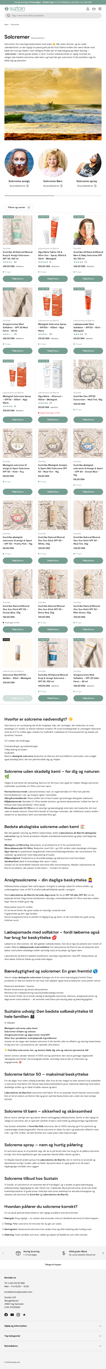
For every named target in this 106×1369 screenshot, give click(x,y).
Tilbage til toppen (53, 1264)
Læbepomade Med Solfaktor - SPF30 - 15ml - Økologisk (87, 327)
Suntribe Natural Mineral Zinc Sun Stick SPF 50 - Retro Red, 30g (51, 609)
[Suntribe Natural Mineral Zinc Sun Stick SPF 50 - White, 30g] (53, 515)
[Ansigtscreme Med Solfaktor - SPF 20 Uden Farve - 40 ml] (88, 653)
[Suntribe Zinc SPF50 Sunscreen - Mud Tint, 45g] (88, 374)
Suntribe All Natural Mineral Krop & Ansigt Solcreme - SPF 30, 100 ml (17, 255)
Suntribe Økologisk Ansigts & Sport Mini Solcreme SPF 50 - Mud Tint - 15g (52, 468)
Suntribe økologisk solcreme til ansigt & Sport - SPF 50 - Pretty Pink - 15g (17, 540)
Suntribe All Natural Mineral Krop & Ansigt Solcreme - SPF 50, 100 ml (53, 678)
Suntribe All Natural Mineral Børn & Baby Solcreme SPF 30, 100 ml (88, 255)
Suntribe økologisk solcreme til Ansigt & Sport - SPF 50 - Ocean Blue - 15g (88, 470)
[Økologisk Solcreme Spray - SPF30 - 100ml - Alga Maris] (17, 374)
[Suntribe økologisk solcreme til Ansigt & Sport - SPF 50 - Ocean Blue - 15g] (88, 443)
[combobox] (53, 16)
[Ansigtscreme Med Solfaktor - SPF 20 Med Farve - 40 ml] (17, 302)
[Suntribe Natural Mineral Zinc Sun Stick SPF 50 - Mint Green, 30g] (88, 584)
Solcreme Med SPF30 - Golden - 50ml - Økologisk (17, 676)
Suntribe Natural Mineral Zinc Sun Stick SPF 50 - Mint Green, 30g (86, 609)
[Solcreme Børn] (52, 162)
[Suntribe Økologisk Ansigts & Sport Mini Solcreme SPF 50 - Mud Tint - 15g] (53, 443)
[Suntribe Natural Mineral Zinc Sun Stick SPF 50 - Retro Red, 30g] (53, 584)
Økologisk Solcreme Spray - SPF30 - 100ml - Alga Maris (17, 399)
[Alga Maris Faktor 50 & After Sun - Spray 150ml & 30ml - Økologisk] (53, 230)
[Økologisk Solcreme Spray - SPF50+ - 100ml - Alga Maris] (53, 302)
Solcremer (15, 24)
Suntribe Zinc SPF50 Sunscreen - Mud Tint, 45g (87, 398)
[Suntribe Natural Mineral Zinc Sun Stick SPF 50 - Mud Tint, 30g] (88, 515)
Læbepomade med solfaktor (31, 932)
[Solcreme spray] (86, 162)
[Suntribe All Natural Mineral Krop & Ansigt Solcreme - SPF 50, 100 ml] (53, 653)
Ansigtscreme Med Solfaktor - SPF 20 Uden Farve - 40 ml (86, 678)
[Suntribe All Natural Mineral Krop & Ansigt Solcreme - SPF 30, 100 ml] (17, 230)
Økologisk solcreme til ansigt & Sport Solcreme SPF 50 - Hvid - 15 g (16, 468)
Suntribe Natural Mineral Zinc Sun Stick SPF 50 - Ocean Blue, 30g (16, 609)
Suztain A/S (15, 1362)
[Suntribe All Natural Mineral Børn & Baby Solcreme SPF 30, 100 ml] (88, 230)
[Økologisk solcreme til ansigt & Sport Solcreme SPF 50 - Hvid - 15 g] (17, 443)
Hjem (6, 24)
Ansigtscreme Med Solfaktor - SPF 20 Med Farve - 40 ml (15, 327)
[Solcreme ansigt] (19, 162)
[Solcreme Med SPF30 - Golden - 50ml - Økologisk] (17, 653)
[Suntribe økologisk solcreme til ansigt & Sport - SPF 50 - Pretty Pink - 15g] (17, 515)
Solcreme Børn (53, 181)
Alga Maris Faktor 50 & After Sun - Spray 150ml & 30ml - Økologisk (52, 255)
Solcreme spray (86, 181)
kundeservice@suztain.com (18, 1291)
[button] (94, 9)
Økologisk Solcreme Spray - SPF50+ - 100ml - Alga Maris (52, 327)
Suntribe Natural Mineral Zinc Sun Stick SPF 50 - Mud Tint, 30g (86, 540)
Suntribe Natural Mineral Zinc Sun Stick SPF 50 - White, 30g (51, 540)
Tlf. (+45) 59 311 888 (14, 1283)
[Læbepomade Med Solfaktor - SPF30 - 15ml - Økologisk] (88, 302)
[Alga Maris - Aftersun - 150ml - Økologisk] (53, 374)
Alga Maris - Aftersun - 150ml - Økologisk (50, 398)
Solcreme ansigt (19, 181)
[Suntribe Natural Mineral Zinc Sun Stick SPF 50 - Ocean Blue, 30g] (17, 584)
